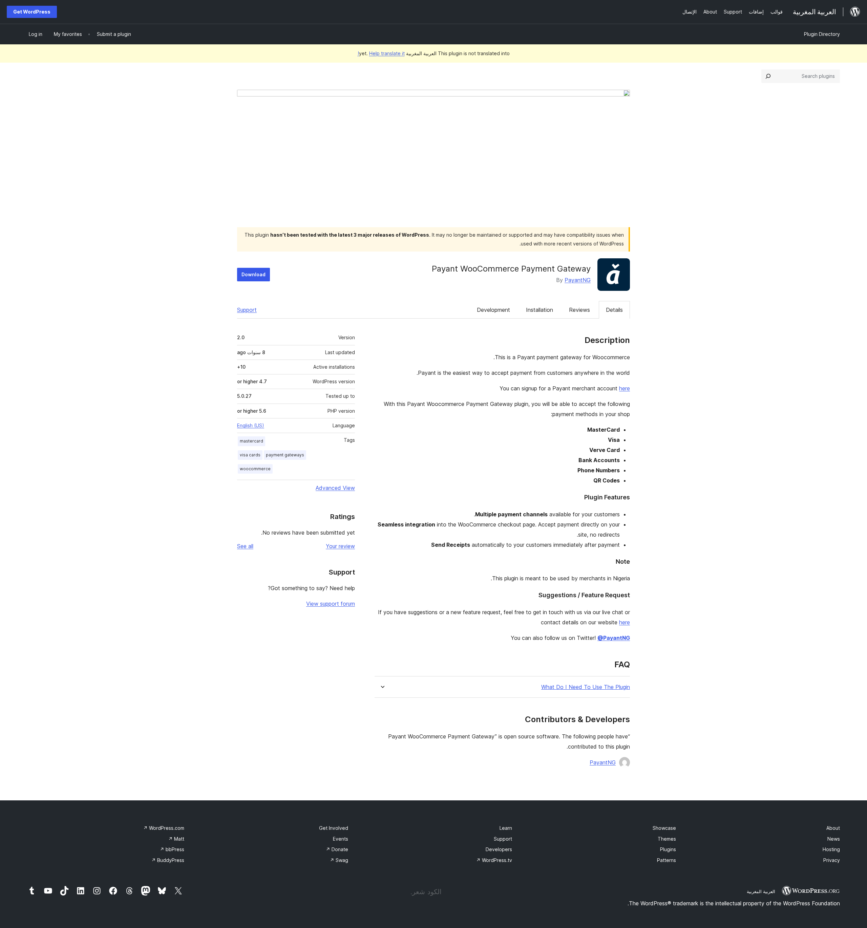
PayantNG (578, 280)
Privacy (831, 860)
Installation (539, 309)
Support (247, 309)
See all (245, 546)
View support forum (330, 603)
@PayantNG (613, 637)
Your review (340, 546)
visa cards (250, 454)
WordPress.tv (494, 860)
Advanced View (335, 487)
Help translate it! (381, 53)
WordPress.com (163, 828)
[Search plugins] (768, 76)
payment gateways (285, 454)
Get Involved (333, 828)
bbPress (172, 849)
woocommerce (255, 468)
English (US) (250, 425)
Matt (176, 839)
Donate (337, 849)
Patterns (666, 860)
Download (253, 274)
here (624, 388)
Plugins (668, 849)
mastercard (251, 441)
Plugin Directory (822, 34)
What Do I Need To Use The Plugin (585, 687)
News (833, 839)
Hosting (831, 849)
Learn (506, 828)
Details (614, 309)
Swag (339, 860)
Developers (499, 849)
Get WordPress (31, 12)
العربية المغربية (761, 891)
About (833, 828)
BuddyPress (167, 860)
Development (493, 309)
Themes (667, 839)
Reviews (579, 309)
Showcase (664, 828)
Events (340, 839)
